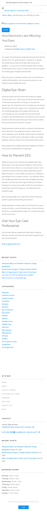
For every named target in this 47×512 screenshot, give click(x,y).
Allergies (5, 292)
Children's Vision (8, 295)
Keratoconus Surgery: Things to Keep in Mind (19, 269)
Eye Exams (6, 313)
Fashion (5, 315)
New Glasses (6, 330)
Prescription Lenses (9, 341)
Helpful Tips (30, 49)
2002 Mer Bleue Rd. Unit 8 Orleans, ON (19, 3)
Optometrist (6, 333)
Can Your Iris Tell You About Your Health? (17, 275)
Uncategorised (7, 347)
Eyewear (5, 398)
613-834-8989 (8, 432)
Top (23, 507)
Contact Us (7, 405)
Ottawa (4, 339)
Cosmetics (6, 301)
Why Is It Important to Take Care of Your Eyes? (19, 272)
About (4, 386)
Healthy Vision (19, 49)
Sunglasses (6, 344)
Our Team (6, 401)
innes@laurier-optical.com (25, 432)
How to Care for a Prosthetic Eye (14, 278)
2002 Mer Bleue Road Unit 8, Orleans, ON (18, 427)
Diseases (5, 304)
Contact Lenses (7, 298)
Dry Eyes (5, 307)
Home (4, 15)
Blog (9, 15)
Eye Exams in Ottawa (11, 394)
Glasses (5, 318)
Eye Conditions (7, 310)
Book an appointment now (11, 244)
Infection (5, 327)
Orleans (5, 336)
